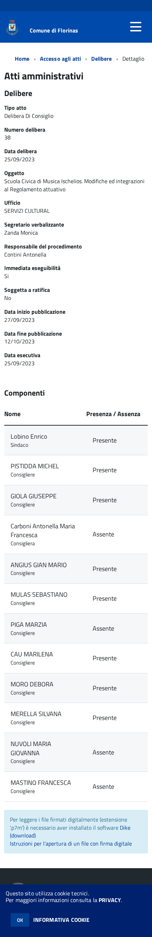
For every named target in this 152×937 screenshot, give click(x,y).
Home (22, 58)
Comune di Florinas (54, 30)
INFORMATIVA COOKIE (61, 919)
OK (20, 920)
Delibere (101, 58)
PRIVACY (110, 900)
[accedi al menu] (135, 26)
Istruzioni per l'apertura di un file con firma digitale (71, 843)
